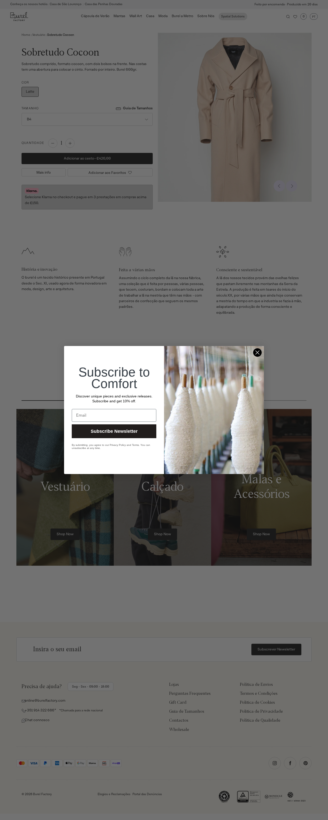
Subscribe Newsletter (114, 431)
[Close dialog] (257, 352)
